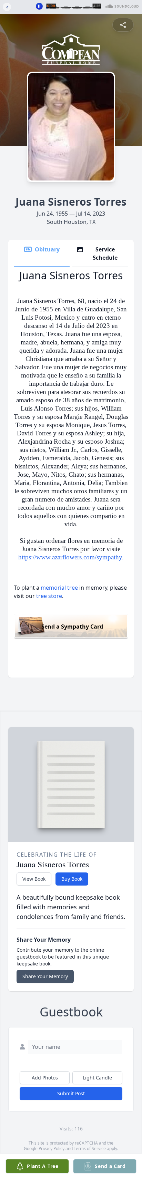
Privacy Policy (51, 1148)
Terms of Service (90, 1148)
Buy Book (71, 879)
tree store (49, 596)
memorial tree (59, 587)
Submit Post (71, 1093)
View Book (33, 879)
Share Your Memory (45, 976)
